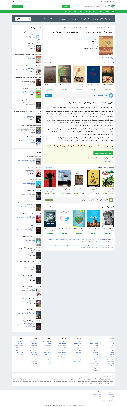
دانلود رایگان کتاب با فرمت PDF (103, 158)
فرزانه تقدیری (30, 204)
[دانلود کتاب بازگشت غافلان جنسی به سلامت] (64, 218)
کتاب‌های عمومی (31, 58)
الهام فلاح (68, 191)
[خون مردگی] (64, 178)
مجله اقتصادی (33, 350)
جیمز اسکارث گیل (29, 170)
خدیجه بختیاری (29, 68)
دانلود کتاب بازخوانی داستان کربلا (93, 84)
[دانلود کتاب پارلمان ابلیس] (50, 218)
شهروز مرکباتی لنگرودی (27, 102)
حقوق (96, 361)
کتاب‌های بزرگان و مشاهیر (28, 36)
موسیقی (49, 357)
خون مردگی (68, 189)
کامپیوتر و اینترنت (77, 361)
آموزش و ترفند (77, 343)
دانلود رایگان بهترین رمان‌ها (28, 81)
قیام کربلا (71, 239)
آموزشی (21, 354)
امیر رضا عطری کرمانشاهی (64, 231)
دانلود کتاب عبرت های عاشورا (79, 84)
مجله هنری (34, 361)
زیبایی (49, 348)
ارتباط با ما (111, 394)
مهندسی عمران (62, 343)
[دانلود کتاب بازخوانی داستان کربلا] (93, 74)
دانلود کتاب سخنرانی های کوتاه (50, 84)
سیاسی (96, 357)
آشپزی (49, 343)
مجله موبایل (34, 343)
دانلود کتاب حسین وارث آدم (64, 84)
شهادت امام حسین (63, 239)
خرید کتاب (98, 398)
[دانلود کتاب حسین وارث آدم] (64, 74)
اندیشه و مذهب (94, 343)
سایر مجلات (34, 363)
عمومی (81, 11)
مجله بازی (34, 345)
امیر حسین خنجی (95, 87)
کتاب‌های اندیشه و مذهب (29, 183)
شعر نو (112, 348)
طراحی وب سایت (77, 357)
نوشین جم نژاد (29, 216)
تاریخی (96, 348)
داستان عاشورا (105, 242)
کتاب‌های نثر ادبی (30, 104)
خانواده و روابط (47, 345)
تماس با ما (14, 2)
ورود (30, 2)
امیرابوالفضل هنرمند (28, 323)
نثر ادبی (112, 354)
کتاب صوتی (67, 11)
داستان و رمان (20, 343)
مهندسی (87, 11)
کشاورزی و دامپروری (93, 365)
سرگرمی (49, 350)
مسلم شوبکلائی (52, 87)
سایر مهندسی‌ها (62, 357)
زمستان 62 (82, 189)
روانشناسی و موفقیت (18, 345)
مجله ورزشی (34, 352)
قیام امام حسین (79, 239)
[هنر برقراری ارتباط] (93, 178)
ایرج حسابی (30, 34)
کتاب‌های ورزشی (31, 302)
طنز (113, 350)
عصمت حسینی (29, 127)
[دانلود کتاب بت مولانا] (93, 218)
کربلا (102, 239)
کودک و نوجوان (47, 354)
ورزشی (49, 359)
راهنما (20, 2)
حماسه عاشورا (97, 242)
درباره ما (112, 396)
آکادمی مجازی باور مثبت (27, 91)
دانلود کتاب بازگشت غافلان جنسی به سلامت (64, 229)
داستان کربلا (87, 239)
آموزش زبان (111, 363)
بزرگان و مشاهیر (47, 341)
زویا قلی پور (30, 227)
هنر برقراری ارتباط (95, 189)
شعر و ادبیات (20, 341)
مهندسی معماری (62, 345)
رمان (113, 343)
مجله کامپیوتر (33, 341)
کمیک (112, 352)
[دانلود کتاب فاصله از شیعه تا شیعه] (79, 218)
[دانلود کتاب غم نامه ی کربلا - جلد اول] (108, 74)
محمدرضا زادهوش (29, 239)
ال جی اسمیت (30, 116)
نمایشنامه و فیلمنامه (109, 359)
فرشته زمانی (30, 80)
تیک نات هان (96, 191)
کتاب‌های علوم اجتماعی (18, 93)
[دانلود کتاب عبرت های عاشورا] (79, 74)
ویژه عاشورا (83, 242)
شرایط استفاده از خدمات (108, 401)
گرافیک (79, 359)
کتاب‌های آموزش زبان (29, 254)
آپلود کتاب (18, 6)
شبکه (80, 354)
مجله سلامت (34, 359)
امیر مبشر (31, 300)
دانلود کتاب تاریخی (96, 239)
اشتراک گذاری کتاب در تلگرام (103, 58)
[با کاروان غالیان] (50, 178)
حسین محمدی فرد (110, 87)
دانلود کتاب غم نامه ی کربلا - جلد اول (108, 84)
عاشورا (106, 239)
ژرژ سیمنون (30, 193)
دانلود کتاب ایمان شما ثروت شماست (108, 229)
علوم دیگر (95, 370)
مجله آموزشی (33, 354)
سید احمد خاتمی (81, 87)
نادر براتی (31, 159)
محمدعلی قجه (30, 312)
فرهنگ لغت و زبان (109, 361)
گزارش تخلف (107, 161)
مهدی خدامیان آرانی (91, 37)
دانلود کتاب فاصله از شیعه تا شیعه (79, 229)
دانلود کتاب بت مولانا (94, 229)
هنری (50, 361)
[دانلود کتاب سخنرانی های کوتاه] (50, 74)
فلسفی (96, 359)
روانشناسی (95, 352)
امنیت (79, 345)
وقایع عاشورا (90, 242)
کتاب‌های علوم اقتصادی (29, 140)
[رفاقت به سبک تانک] (108, 178)
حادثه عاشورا (54, 239)
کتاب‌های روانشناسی (30, 93)
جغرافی (96, 350)
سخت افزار (78, 352)
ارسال (83, 383)
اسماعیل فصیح (81, 191)
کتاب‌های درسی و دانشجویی (20, 70)
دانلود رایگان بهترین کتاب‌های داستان (26, 129)
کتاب (100, 381)
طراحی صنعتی (62, 341)
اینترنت (79, 341)
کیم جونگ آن (30, 289)
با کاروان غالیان (52, 189)
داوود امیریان (111, 191)
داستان (112, 341)
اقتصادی (96, 341)
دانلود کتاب (107, 89)
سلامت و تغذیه (47, 352)
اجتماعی (96, 354)
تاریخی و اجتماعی (19, 348)
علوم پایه (95, 368)
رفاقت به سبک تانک (109, 189)
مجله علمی (34, 357)
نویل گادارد (111, 231)
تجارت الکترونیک (77, 350)
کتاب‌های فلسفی (31, 47)
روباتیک (64, 354)
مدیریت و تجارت (19, 350)
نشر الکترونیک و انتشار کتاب (107, 2)
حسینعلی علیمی (29, 139)
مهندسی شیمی (62, 352)
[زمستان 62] (79, 178)
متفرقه (49, 363)
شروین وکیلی (30, 45)
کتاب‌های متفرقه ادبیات (29, 279)
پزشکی (96, 345)
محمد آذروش (30, 252)
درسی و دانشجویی (93, 363)
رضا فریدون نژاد (29, 57)
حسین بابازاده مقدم (51, 191)
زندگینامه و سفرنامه (109, 357)
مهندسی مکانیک (62, 350)
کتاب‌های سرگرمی (30, 326)
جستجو (66, 6)
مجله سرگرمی (33, 348)
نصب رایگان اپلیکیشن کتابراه (103, 153)
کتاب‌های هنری (31, 70)
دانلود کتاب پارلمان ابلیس (50, 229)
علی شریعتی (67, 87)
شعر (113, 345)
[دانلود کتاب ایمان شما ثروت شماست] (108, 218)
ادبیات (107, 11)
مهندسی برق (63, 348)
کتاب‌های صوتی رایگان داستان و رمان (26, 131)
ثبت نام (26, 2)
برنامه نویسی (78, 348)
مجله (74, 11)
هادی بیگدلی (30, 182)
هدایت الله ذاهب (52, 231)
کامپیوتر (95, 11)
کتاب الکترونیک (97, 394)
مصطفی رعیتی (81, 231)
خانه (112, 11)
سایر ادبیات (111, 365)
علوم (101, 11)
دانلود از (111, 193)
